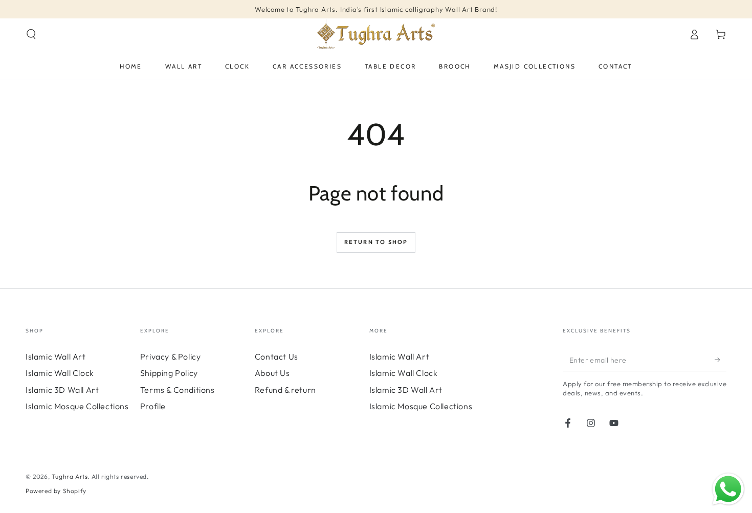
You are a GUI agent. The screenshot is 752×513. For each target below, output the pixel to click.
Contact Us (276, 356)
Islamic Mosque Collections (77, 406)
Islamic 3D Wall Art (62, 390)
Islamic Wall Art (56, 356)
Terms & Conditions (177, 390)
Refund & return (285, 390)
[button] (31, 34)
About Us (272, 373)
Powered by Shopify (56, 491)
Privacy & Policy (170, 356)
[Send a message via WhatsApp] (728, 489)
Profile (153, 406)
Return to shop (376, 242)
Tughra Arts (70, 476)
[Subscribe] (720, 359)
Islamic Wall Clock (60, 373)
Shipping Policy (169, 373)
